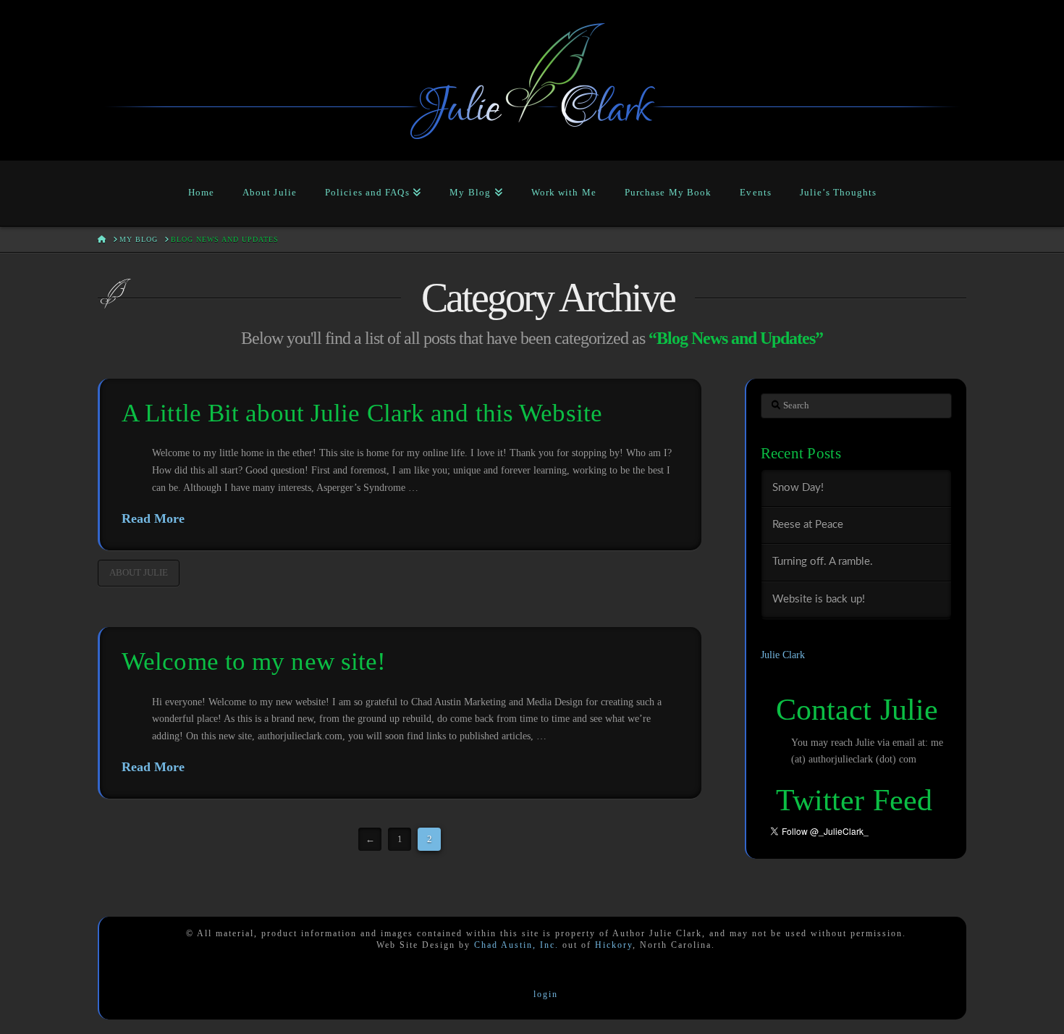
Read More (153, 518)
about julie (138, 572)
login (545, 994)
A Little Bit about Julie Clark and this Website (362, 413)
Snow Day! (798, 487)
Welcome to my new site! (254, 661)
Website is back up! (818, 599)
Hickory (614, 945)
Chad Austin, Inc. (516, 945)
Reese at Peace (807, 524)
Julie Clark (783, 655)
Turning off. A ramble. (822, 561)
